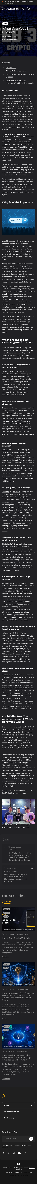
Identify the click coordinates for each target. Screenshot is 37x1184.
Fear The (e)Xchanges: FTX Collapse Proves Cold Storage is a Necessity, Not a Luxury (15, 877)
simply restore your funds (22, 778)
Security (6, 964)
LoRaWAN (6, 384)
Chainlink (6, 544)
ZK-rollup (16, 492)
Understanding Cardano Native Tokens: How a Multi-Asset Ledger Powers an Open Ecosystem (17, 1057)
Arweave (5, 583)
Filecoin (5, 675)
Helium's (5, 371)
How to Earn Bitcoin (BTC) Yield (16, 938)
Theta (4, 408)
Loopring (5, 492)
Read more (6, 957)
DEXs (26, 497)
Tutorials (6, 912)
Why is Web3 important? (16, 71)
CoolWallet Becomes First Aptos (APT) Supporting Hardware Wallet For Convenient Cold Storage (19, 856)
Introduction (11, 68)
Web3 (5, 23)
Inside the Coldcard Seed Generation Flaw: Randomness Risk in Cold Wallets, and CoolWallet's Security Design (18, 996)
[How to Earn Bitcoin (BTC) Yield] (18, 919)
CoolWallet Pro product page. (14, 793)
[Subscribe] (30, 1164)
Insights (6, 909)
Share (7, 839)
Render (5, 450)
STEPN (5, 119)
